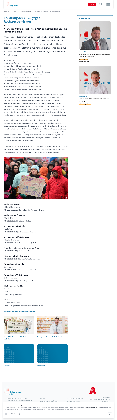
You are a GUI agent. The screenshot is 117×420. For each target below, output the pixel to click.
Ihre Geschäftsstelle (73, 401)
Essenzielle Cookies (13, 414)
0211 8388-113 (83, 101)
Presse (14, 11)
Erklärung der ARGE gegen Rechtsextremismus (47, 11)
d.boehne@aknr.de (85, 104)
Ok (109, 414)
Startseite (6, 11)
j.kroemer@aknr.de (85, 62)
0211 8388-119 (83, 59)
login (92, 4)
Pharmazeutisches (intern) (49, 401)
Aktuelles (43, 398)
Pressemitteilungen (25, 11)
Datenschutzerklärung (91, 407)
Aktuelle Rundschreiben (75, 398)
